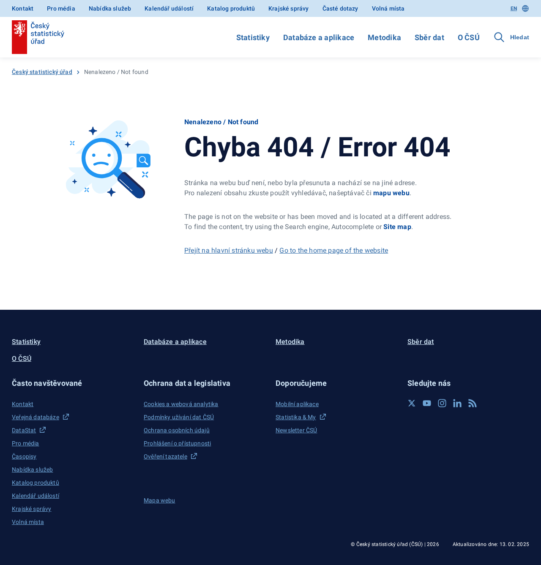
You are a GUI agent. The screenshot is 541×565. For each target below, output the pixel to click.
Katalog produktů (231, 8)
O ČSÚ (469, 37)
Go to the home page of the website (333, 250)
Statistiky (253, 37)
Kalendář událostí (169, 8)
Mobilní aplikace (297, 404)
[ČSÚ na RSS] (472, 403)
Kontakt (22, 8)
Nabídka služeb (110, 8)
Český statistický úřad (42, 71)
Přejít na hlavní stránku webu (228, 250)
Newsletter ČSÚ (296, 430)
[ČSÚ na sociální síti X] (411, 403)
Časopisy (24, 456)
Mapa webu (159, 500)
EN (514, 8)
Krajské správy (288, 8)
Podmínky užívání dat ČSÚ (179, 417)
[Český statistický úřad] (38, 37)
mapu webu (391, 193)
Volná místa (388, 8)
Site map (397, 227)
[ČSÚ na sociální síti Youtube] (427, 403)
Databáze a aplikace (318, 37)
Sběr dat (429, 37)
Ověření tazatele (165, 456)
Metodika (384, 37)
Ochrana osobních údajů (177, 430)
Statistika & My (296, 417)
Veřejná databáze (35, 417)
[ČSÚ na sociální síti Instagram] (442, 403)
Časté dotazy (340, 8)
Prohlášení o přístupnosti (177, 443)
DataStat (24, 430)
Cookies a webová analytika (181, 404)
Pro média (61, 8)
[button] (73, 383)
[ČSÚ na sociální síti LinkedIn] (457, 403)
